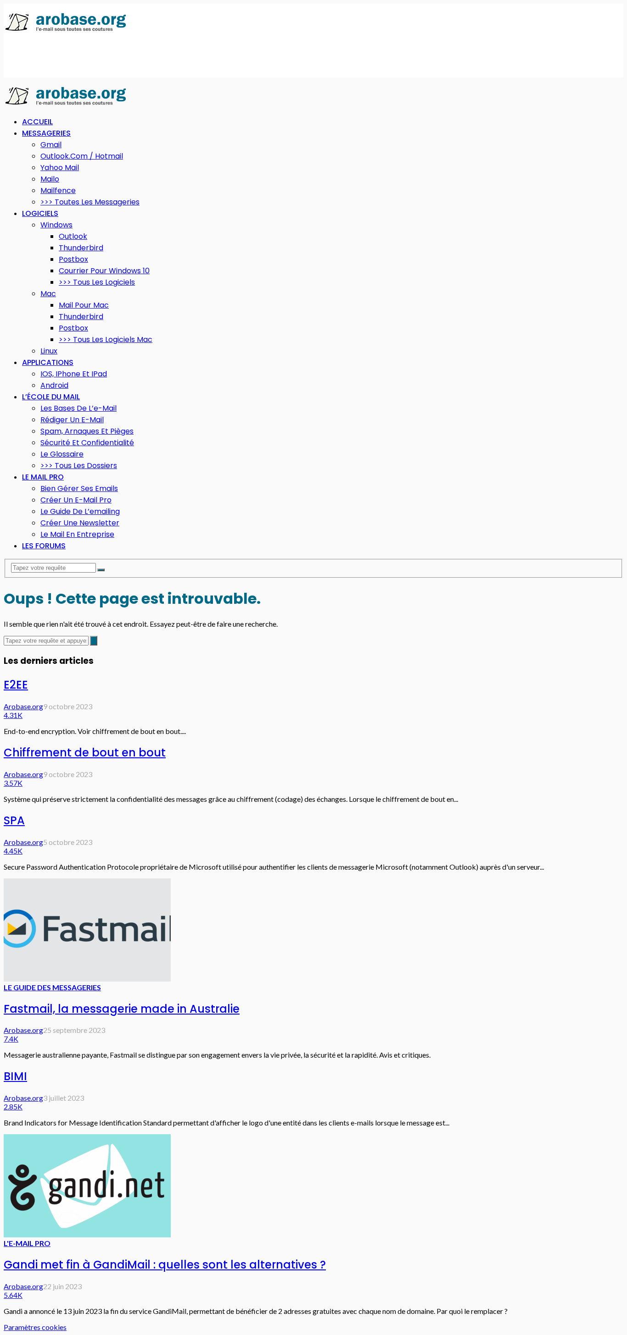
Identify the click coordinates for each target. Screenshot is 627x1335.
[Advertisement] (171, 55)
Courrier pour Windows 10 (104, 270)
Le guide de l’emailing (80, 511)
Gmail (51, 144)
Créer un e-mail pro (76, 500)
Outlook (73, 236)
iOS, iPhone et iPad (73, 374)
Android (54, 385)
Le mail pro (43, 477)
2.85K (13, 1106)
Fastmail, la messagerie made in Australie (122, 1008)
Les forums (44, 546)
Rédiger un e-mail (72, 419)
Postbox (73, 259)
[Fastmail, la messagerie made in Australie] (87, 978)
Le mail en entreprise (77, 534)
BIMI (15, 1076)
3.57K (13, 782)
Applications (47, 362)
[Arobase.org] (66, 30)
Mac (48, 293)
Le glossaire (62, 454)
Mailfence (58, 190)
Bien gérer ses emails (79, 488)
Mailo (49, 179)
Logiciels (40, 213)
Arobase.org (23, 706)
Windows (56, 225)
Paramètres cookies (35, 1327)
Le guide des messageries (52, 987)
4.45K (13, 850)
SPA (14, 820)
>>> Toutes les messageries (90, 202)
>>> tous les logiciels (97, 282)
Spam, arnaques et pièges (87, 431)
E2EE (16, 684)
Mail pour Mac (84, 305)
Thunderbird (81, 248)
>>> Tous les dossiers (78, 465)
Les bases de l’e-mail (78, 408)
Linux (48, 351)
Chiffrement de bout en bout (85, 752)
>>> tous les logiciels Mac (105, 339)
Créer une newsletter (79, 523)
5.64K (13, 1295)
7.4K (11, 1038)
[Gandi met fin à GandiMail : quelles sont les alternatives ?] (87, 1234)
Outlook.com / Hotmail (81, 156)
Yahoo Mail (59, 167)
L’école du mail (51, 397)
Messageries (46, 133)
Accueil (37, 121)
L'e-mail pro (27, 1243)
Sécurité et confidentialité (87, 442)
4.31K (13, 715)
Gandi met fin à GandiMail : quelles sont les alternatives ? (165, 1264)
